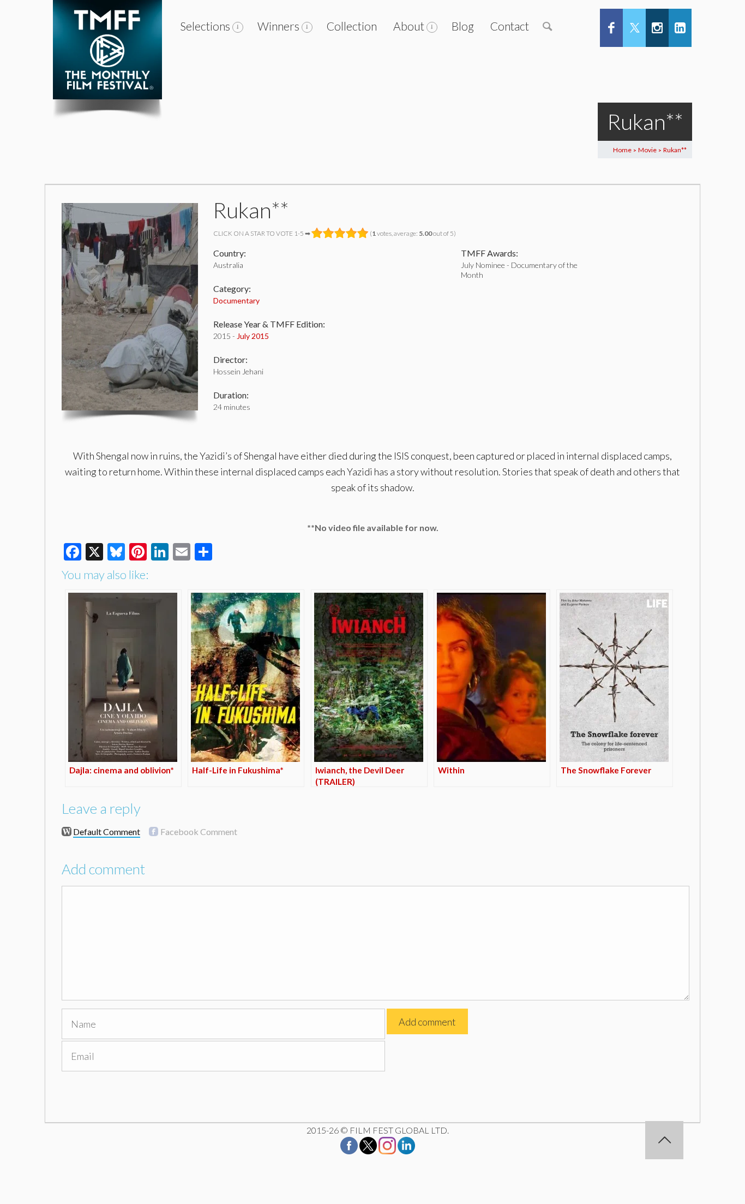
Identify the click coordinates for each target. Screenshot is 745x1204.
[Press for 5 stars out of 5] (363, 233)
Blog (463, 26)
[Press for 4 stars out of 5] (351, 233)
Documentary (236, 300)
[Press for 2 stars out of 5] (328, 233)
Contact (509, 26)
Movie (647, 150)
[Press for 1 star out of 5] (317, 233)
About (408, 26)
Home (622, 150)
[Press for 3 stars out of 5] (340, 233)
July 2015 (253, 336)
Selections (205, 26)
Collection (352, 26)
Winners (278, 26)
